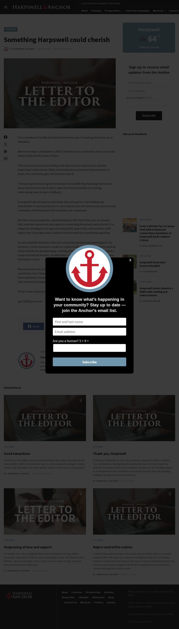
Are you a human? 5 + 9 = (71, 341)
